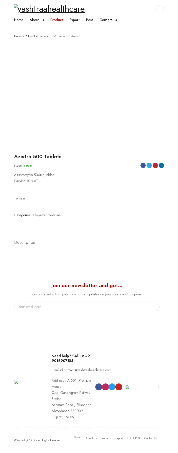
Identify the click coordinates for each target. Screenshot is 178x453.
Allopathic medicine (38, 36)
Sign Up (154, 307)
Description (24, 242)
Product (56, 19)
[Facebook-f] (98, 386)
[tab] (24, 242)
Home (18, 19)
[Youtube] (118, 386)
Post (89, 19)
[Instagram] (105, 386)
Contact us (108, 19)
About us (37, 19)
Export (74, 19)
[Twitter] (112, 386)
